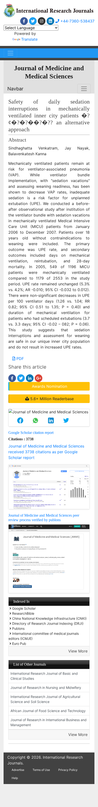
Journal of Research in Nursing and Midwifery (45, 687)
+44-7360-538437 (76, 21)
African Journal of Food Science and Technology (48, 711)
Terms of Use (41, 770)
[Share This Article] (20, 420)
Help (15, 778)
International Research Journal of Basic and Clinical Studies (44, 675)
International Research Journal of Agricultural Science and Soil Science (45, 699)
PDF (19, 358)
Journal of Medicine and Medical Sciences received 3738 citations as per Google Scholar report (46, 452)
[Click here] (24, 21)
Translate (29, 39)
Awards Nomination (49, 386)
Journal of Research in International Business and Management (48, 722)
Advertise (18, 770)
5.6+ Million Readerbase (51, 398)
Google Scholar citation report (31, 433)
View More (78, 651)
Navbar (15, 89)
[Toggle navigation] (10, 53)
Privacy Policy (68, 770)
